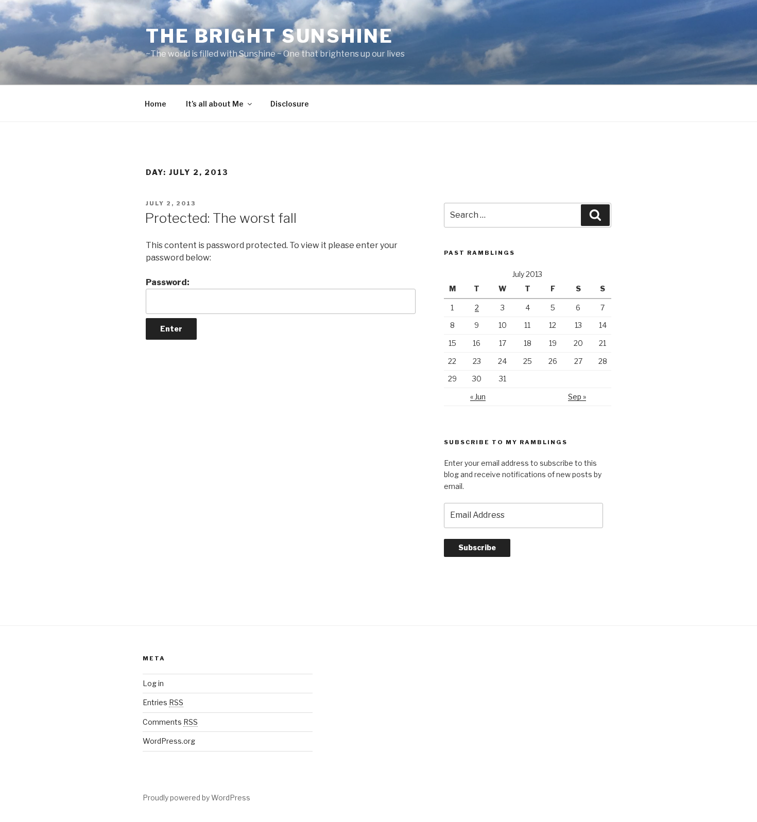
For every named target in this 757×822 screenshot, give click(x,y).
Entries (163, 702)
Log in (153, 683)
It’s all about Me (215, 103)
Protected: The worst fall (221, 218)
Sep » (577, 396)
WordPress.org (169, 741)
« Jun (478, 396)
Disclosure (289, 103)
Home (155, 103)
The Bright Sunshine (269, 36)
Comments (170, 722)
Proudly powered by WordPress (196, 797)
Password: (168, 282)
